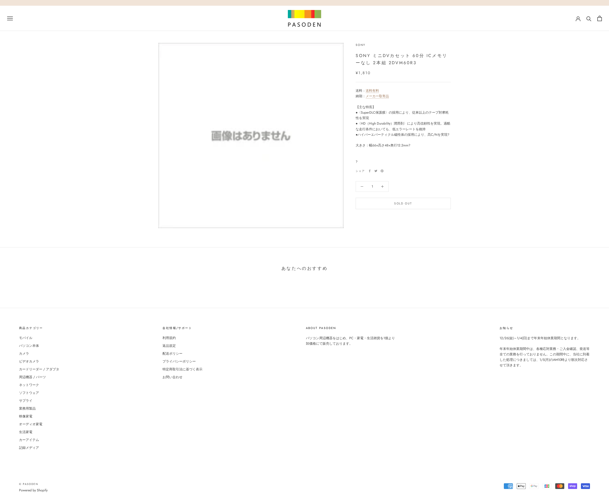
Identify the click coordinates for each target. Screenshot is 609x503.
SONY (361, 45)
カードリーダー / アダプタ (39, 369)
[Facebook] (369, 170)
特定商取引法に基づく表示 (182, 369)
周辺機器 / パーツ (32, 377)
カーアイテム (29, 439)
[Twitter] (375, 170)
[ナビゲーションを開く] (10, 18)
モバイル (25, 337)
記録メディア (29, 447)
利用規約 (169, 337)
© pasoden (28, 484)
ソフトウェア (29, 392)
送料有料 (372, 90)
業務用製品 (27, 408)
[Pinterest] (382, 170)
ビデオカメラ (29, 361)
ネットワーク (29, 384)
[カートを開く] (599, 18)
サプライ (25, 400)
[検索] (588, 18)
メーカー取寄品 (377, 96)
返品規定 (169, 345)
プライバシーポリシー (179, 361)
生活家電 (25, 432)
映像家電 (25, 416)
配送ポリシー (172, 353)
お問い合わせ (172, 377)
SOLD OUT (403, 203)
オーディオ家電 (30, 424)
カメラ (24, 353)
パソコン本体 (29, 345)
